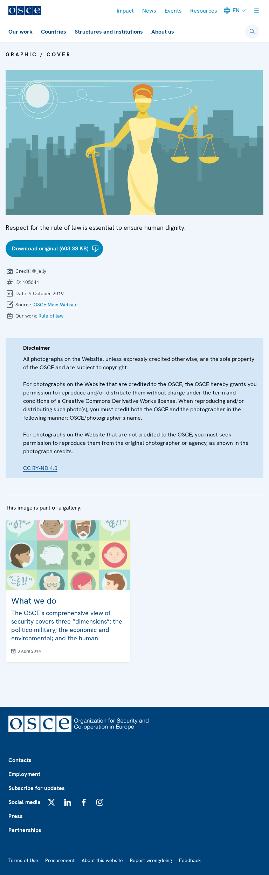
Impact (125, 10)
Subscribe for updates (36, 788)
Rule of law (51, 316)
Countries (53, 31)
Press (15, 816)
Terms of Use (23, 860)
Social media (24, 802)
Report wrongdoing (151, 860)
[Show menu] (256, 10)
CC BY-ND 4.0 (40, 468)
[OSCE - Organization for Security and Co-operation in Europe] (24, 10)
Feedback (190, 860)
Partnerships (24, 830)
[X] (51, 802)
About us (162, 31)
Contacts (20, 760)
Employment (24, 774)
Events (173, 10)
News (149, 10)
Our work (20, 31)
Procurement (60, 860)
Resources (203, 10)
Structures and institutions (109, 31)
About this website (102, 860)
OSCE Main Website (56, 304)
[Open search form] (252, 31)
